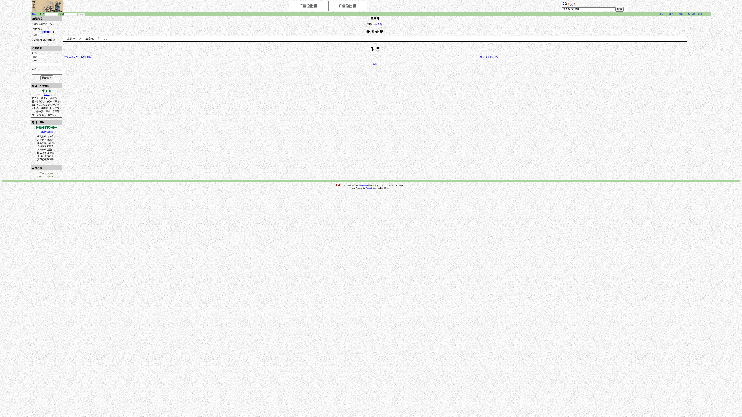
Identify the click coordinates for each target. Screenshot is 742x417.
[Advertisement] (699, 74)
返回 (375, 63)
